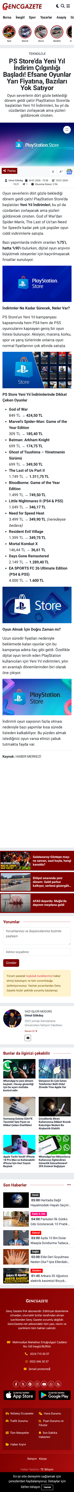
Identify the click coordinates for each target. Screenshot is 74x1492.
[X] (23, 1384)
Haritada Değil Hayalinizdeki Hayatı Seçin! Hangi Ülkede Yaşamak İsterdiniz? (49, 1203)
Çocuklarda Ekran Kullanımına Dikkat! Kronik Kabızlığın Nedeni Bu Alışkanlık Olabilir (55, 1123)
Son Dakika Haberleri (48, 1435)
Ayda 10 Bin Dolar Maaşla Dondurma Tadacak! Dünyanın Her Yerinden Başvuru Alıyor (50, 1240)
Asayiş (61, 17)
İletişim (32, 1458)
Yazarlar (46, 17)
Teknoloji (37, 54)
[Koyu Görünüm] (57, 6)
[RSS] (58, 1384)
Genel (35, 1194)
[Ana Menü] (68, 6)
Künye (43, 1458)
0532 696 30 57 (39, 1361)
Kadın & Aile (38, 1213)
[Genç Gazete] (22, 6)
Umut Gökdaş (16, 180)
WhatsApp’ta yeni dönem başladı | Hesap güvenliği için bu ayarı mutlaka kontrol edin (18, 1085)
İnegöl (20, 17)
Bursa (7, 17)
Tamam (47, 1487)
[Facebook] (16, 1384)
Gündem (36, 1270)
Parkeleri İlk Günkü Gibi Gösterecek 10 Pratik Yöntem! (49, 1222)
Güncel (36, 1232)
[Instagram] (37, 1384)
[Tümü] (69, 1185)
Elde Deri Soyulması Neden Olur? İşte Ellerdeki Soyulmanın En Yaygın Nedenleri (50, 1259)
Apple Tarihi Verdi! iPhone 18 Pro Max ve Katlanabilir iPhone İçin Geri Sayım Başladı (19, 1161)
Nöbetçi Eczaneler (22, 1413)
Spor (32, 17)
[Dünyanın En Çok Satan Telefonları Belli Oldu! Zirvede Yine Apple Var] (55, 1068)
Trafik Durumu (19, 1421)
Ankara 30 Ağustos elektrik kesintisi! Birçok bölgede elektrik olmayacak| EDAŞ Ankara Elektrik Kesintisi (51, 1278)
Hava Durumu (52, 1413)
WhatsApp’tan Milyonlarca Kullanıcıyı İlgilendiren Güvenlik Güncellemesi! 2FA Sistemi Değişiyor (54, 1161)
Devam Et (30, 1031)
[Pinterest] (30, 1384)
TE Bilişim (46, 1469)
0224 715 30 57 (39, 1354)
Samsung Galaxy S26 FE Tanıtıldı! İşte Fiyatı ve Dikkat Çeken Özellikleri (17, 1122)
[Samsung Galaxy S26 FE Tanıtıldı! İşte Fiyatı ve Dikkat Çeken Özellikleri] (19, 1106)
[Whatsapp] (51, 1384)
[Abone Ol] (69, 171)
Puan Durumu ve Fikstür (51, 1423)
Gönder (11, 963)
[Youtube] (44, 1384)
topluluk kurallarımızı (40, 976)
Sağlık (35, 1251)
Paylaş (11, 170)
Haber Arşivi (18, 1444)
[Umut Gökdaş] (12, 1018)
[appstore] (19, 1395)
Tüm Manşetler (19, 1433)
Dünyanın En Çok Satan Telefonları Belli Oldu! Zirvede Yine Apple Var (53, 1084)
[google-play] (54, 1395)
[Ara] (63, 6)
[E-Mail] (28, 1038)
